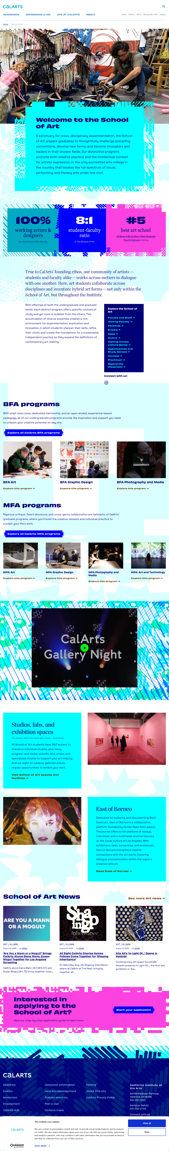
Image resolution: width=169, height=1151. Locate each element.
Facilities (114, 326)
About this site (96, 1091)
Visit (123, 15)
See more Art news (144, 899)
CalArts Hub (11, 1110)
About (90, 15)
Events (113, 330)
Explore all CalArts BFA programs (33, 433)
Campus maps (54, 1110)
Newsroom (10, 1098)
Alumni (112, 338)
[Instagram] (106, 383)
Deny (147, 1132)
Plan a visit (52, 1104)
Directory (9, 1085)
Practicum (115, 360)
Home (5, 24)
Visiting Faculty (118, 322)
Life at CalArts (68, 15)
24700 (24, 948)
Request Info (150, 15)
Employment (11, 1104)
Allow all (147, 1123)
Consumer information (60, 1085)
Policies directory (56, 1098)
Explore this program (17, 489)
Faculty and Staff (120, 318)
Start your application (133, 1010)
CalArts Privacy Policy (100, 1098)
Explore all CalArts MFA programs (33, 534)
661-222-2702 (138, 1109)
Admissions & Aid (38, 15)
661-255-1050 (137, 1100)
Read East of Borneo (112, 871)
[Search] (164, 6)
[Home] (12, 6)
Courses (113, 356)
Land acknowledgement (60, 1091)
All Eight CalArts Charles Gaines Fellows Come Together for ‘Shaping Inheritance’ (84, 957)
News (131, 15)
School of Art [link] (17, 24)
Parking (91, 1085)
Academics (11, 15)
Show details (41, 1146)
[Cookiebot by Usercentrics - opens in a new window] (17, 1146)
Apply (163, 15)
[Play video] (84, 647)
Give (139, 15)
